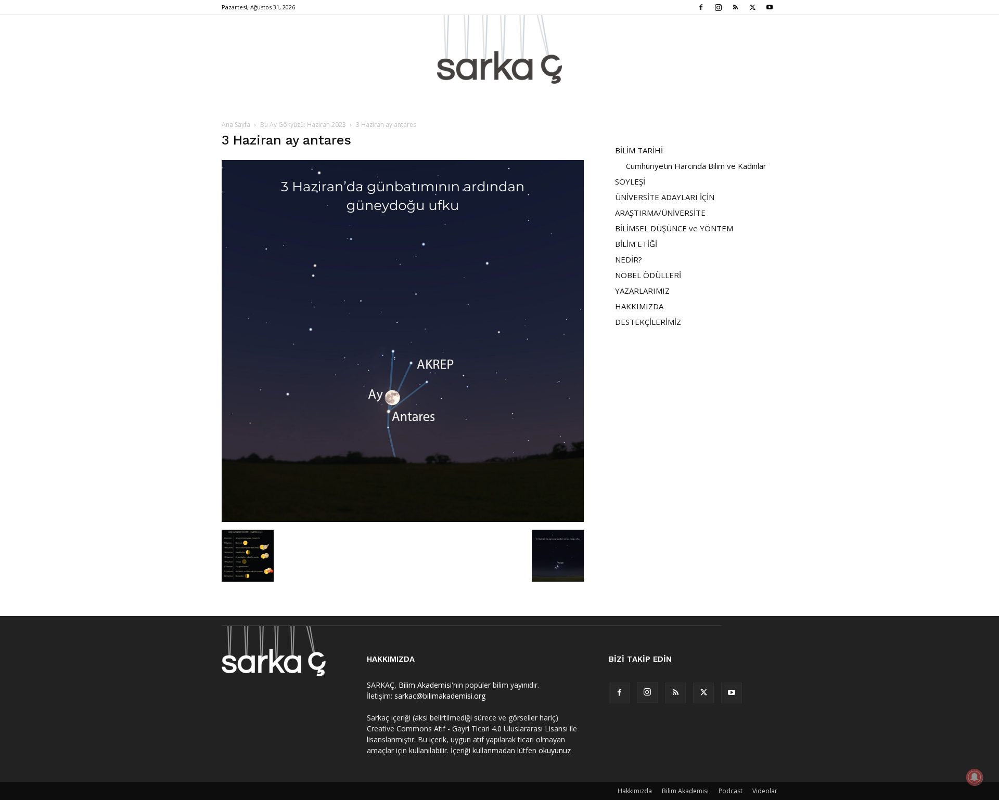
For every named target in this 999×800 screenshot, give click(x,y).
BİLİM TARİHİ (639, 150)
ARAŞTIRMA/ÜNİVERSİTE (660, 212)
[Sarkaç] (499, 49)
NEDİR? (628, 259)
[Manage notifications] (974, 777)
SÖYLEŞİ (630, 181)
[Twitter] (752, 7)
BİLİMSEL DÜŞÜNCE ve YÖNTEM (674, 228)
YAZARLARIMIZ (642, 290)
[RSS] (735, 7)
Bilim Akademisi (425, 685)
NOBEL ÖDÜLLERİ (648, 275)
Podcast (730, 790)
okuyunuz (555, 750)
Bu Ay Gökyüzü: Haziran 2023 (303, 124)
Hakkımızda (635, 790)
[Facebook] (701, 7)
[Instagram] (718, 7)
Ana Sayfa (236, 124)
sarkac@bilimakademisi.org (439, 696)
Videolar (764, 790)
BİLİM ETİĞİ (636, 244)
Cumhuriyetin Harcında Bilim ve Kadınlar (696, 166)
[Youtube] (769, 7)
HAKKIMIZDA (639, 306)
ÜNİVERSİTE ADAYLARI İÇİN (664, 197)
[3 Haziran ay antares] (403, 519)
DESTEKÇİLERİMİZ (648, 322)
